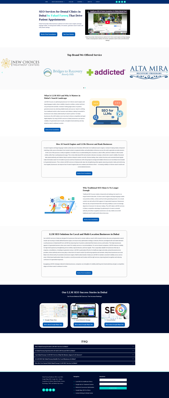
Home (46, 1)
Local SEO (71, 1)
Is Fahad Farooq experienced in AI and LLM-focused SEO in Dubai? (55, 350)
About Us (90, 1)
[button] (2, 72)
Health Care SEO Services (57, 1)
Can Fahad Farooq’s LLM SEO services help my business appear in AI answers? (58, 355)
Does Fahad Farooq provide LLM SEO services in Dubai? (51, 346)
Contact (98, 1)
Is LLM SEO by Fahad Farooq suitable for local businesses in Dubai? (55, 359)
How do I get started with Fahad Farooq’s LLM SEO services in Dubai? (56, 363)
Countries (79, 1)
